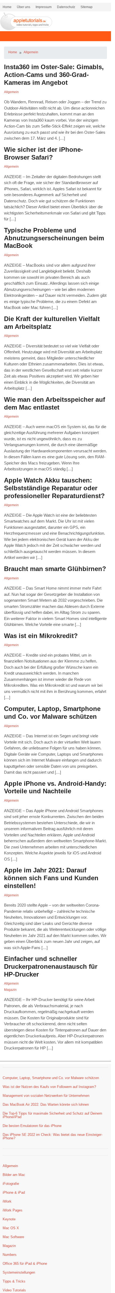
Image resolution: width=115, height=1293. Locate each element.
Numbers (10, 1255)
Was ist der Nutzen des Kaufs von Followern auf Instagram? (49, 1087)
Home (7, 7)
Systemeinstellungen (19, 1272)
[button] (55, 36)
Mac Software (13, 1237)
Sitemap (86, 7)
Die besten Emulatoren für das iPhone (32, 1126)
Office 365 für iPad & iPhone (25, 1264)
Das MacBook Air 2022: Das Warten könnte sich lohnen (46, 1104)
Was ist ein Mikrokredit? (41, 635)
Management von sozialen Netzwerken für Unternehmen (46, 1096)
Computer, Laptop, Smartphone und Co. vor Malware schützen (52, 712)
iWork (7, 1201)
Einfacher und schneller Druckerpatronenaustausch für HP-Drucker (50, 966)
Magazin (10, 990)
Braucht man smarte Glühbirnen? (55, 568)
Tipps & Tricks (14, 1281)
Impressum (44, 7)
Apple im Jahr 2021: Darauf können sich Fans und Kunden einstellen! (51, 877)
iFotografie (11, 1184)
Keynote (9, 1219)
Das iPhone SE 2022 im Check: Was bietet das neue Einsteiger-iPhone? (52, 1136)
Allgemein (31, 52)
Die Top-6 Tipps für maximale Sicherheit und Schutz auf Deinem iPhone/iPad (52, 1115)
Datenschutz (66, 7)
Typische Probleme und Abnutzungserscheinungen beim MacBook (54, 238)
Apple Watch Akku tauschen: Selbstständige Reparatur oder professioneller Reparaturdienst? (54, 488)
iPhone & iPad (14, 1192)
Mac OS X (11, 1228)
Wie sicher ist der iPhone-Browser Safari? (43, 153)
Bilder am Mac (14, 1175)
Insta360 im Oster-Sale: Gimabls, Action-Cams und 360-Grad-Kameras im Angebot (54, 74)
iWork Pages (12, 1210)
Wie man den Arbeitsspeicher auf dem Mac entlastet (54, 403)
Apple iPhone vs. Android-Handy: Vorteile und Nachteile (55, 787)
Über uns (23, 7)
